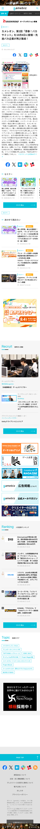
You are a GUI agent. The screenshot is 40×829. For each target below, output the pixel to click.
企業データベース (15, 13)
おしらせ (20, 790)
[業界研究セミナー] (20, 313)
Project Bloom (7, 665)
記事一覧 (3, 13)
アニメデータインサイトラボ (11, 649)
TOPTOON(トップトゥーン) (11, 653)
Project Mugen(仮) (27, 657)
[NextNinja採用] (20, 697)
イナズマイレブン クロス (10, 646)
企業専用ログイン (19, 822)
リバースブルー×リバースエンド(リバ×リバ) (16, 661)
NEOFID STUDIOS (8, 672)
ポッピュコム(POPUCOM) (10, 657)
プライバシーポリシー (20, 794)
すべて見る (20, 205)
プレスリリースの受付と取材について (20, 783)
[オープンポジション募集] (20, 21)
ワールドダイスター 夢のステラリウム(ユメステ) (17, 668)
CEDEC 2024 (27, 653)
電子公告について (20, 786)
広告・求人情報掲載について (20, 779)
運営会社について (20, 775)
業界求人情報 (28, 13)
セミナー (6, 27)
